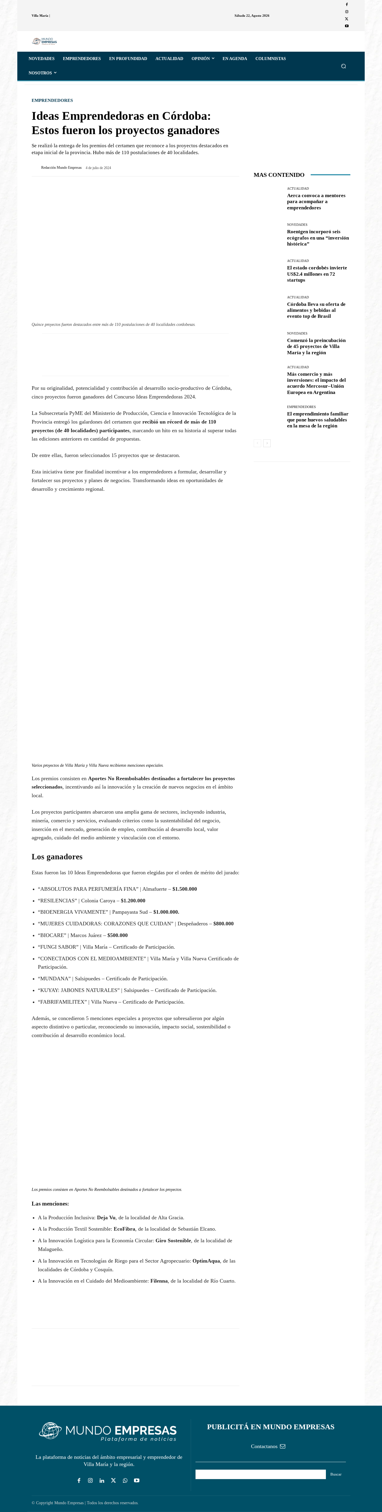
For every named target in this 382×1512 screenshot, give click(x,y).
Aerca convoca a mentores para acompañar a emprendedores (316, 202)
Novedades (297, 224)
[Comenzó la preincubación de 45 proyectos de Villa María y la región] (268, 343)
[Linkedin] (102, 1481)
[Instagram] (346, 12)
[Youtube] (346, 26)
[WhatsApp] (65, 1311)
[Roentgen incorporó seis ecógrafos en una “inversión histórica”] (268, 235)
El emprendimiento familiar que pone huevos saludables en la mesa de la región (318, 420)
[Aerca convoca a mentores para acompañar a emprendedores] (268, 199)
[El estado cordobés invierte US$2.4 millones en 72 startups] (268, 271)
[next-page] (267, 443)
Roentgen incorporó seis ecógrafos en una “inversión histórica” (318, 238)
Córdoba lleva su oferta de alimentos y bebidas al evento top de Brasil (316, 310)
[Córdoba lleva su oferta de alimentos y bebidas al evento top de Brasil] (268, 307)
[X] (346, 19)
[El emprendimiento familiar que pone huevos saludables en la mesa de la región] (268, 417)
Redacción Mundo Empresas (61, 167)
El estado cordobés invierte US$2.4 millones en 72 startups (317, 274)
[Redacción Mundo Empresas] (36, 167)
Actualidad (298, 188)
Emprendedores (52, 100)
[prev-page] (257, 443)
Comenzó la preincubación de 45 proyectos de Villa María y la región (316, 346)
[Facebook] (346, 4)
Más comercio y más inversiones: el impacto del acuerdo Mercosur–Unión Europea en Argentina (316, 383)
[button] (343, 66)
